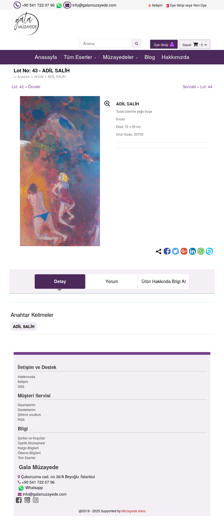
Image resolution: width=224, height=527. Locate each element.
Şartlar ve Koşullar (31, 438)
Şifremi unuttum (29, 414)
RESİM (39, 77)
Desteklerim (27, 409)
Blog (150, 56)
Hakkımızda (175, 56)
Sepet (186, 44)
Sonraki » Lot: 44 (197, 86)
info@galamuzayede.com (93, 5)
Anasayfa (46, 56)
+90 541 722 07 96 (38, 5)
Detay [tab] (60, 281)
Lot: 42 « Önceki (26, 86)
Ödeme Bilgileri (29, 452)
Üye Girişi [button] (161, 44)
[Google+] (184, 251)
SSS (21, 386)
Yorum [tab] (111, 281)
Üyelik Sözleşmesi (31, 442)
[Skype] (209, 251)
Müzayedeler (119, 56)
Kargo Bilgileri (28, 447)
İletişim (157, 5)
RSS (21, 419)
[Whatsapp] (201, 251)
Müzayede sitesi (134, 510)
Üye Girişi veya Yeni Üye (188, 5)
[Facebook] (167, 251)
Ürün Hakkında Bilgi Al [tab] (164, 281)
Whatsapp (33, 487)
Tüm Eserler (78, 56)
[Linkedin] (192, 251)
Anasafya (23, 77)
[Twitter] (175, 251)
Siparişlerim (27, 404)
